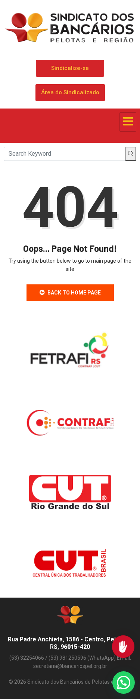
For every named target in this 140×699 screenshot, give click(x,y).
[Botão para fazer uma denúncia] (123, 646)
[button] (123, 682)
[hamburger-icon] (127, 122)
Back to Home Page (74, 293)
